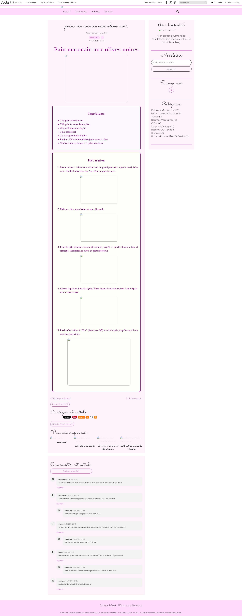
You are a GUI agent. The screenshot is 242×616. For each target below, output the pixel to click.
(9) (156, 123)
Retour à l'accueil (60, 404)
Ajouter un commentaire (71, 471)
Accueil (67, 11)
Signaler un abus (126, 612)
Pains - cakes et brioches (96, 33)
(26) (165, 110)
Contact (108, 11)
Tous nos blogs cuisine (153, 2)
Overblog (137, 605)
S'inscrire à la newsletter (62, 424)
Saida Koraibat (177, 39)
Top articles (105, 612)
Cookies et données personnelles (153, 612)
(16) (156, 116)
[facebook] (166, 2)
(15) (164, 120)
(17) (166, 113)
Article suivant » (134, 398)
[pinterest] (174, 2)
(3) (157, 133)
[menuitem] (66, 11)
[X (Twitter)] (170, 2)
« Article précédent (60, 398)
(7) (162, 126)
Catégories (80, 11)
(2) (169, 136)
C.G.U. (137, 612)
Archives (95, 11)
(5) (163, 130)
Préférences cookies (174, 612)
